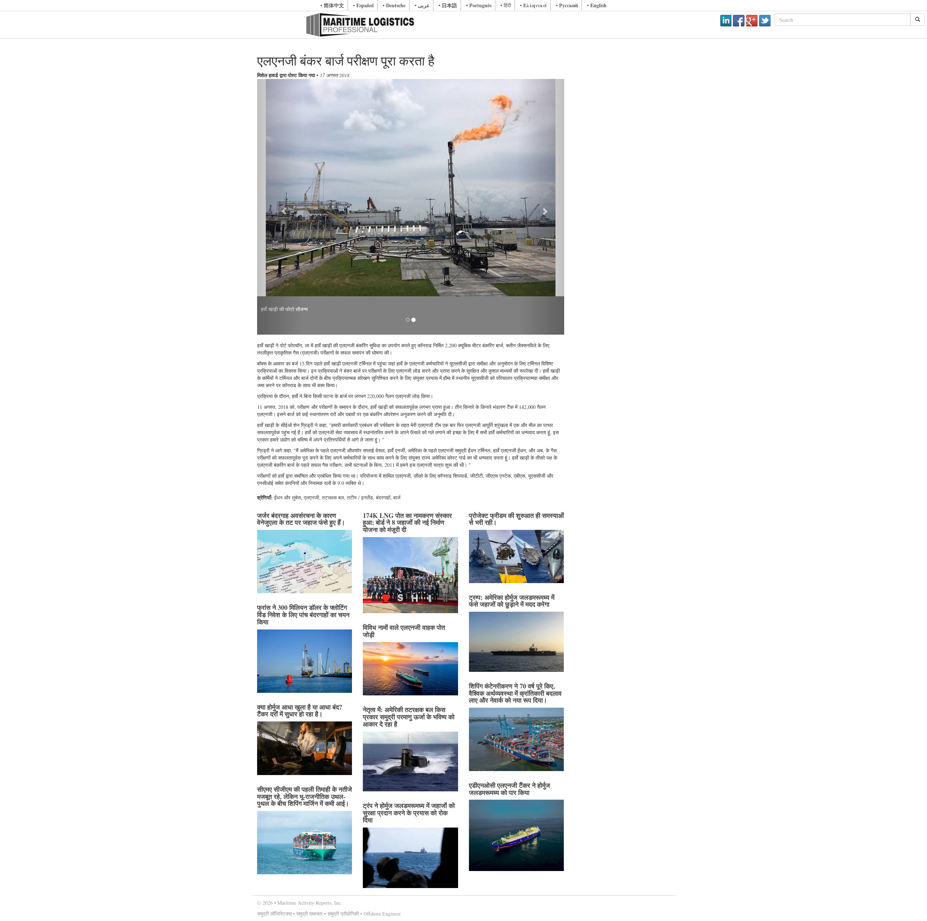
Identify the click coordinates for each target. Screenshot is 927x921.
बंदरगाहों (383, 497)
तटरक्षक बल (333, 497)
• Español (363, 5)
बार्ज (396, 497)
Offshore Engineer (382, 913)
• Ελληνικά (533, 5)
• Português (478, 5)
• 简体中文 (332, 5)
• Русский (567, 5)
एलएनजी (311, 497)
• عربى (422, 5)
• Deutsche (394, 5)
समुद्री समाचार (309, 913)
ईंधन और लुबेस (287, 497)
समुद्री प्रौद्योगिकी (343, 913)
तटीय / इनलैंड (360, 497)
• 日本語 (448, 5)
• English (597, 5)
